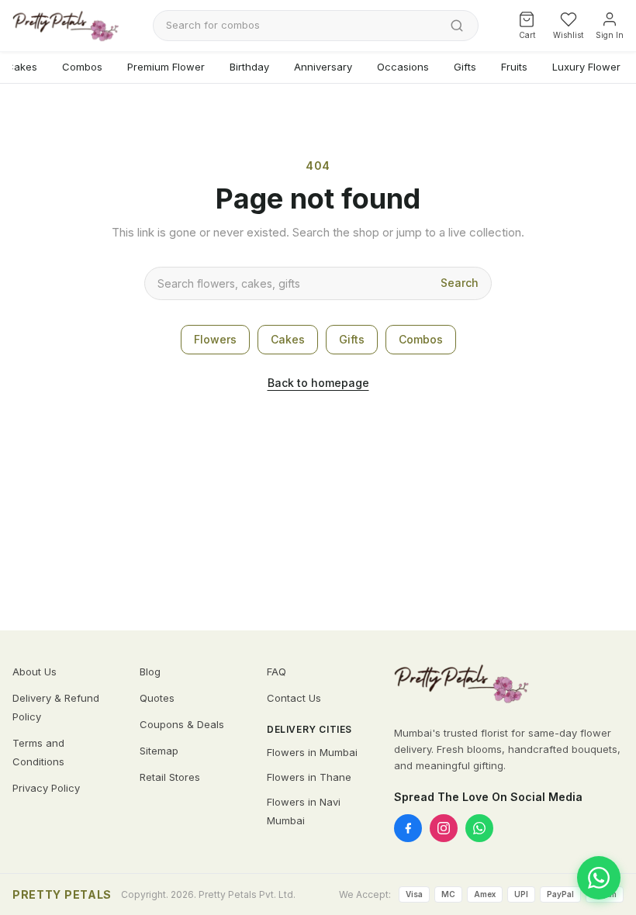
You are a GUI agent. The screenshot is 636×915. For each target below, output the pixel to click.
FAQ (276, 671)
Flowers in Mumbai (312, 752)
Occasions (403, 66)
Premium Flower (166, 66)
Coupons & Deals (182, 724)
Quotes (157, 698)
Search (460, 282)
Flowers (215, 339)
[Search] (456, 25)
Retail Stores (170, 777)
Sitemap (159, 750)
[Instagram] (444, 828)
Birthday (249, 66)
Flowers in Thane (309, 777)
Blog (150, 671)
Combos (82, 66)
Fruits (514, 66)
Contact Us (294, 698)
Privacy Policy (46, 788)
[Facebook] (408, 828)
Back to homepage (318, 382)
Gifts (465, 66)
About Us (34, 671)
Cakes (288, 339)
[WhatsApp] (479, 828)
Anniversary (323, 66)
